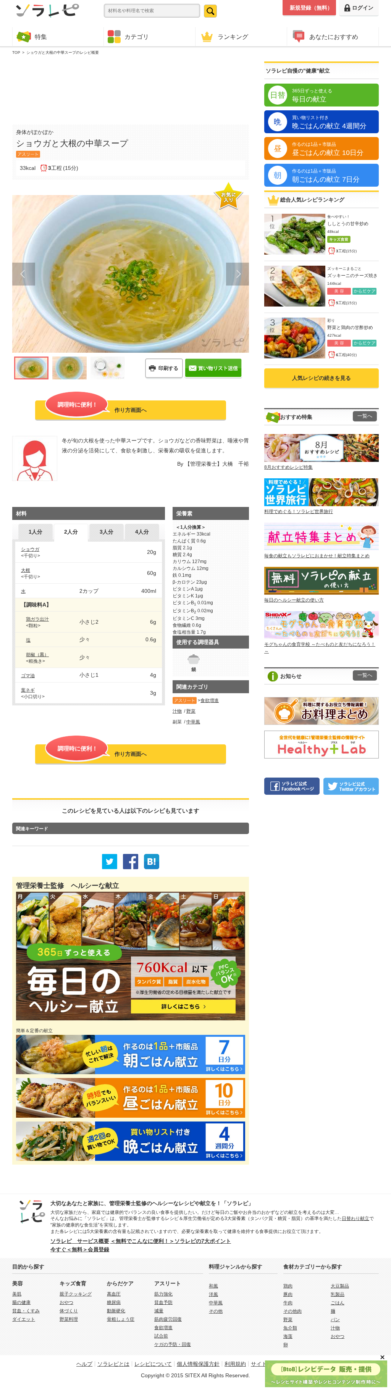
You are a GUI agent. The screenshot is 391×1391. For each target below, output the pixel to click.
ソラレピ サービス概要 (79, 1241)
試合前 (161, 1336)
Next (237, 274)
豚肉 (287, 1294)
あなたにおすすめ (333, 36)
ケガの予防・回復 (172, 1344)
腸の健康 (21, 1302)
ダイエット (23, 1319)
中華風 (193, 722)
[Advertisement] (130, 88)
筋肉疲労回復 (168, 1319)
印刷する (168, 368)
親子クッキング (76, 1294)
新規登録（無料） (311, 8)
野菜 (191, 711)
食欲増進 (209, 700)
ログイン (362, 8)
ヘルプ (84, 1364)
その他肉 (292, 1311)
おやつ (66, 1302)
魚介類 (290, 1328)
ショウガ (30, 549)
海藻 (287, 1336)
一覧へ (364, 416)
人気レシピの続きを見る (321, 378)
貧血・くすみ (26, 1311)
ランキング (233, 36)
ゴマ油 (28, 675)
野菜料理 (69, 1319)
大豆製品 (340, 1286)
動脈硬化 (116, 1311)
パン (335, 1319)
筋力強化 (163, 1294)
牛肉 (287, 1302)
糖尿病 (114, 1302)
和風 (213, 1286)
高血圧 (114, 1294)
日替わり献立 (355, 1218)
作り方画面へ (102, 407)
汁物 (177, 711)
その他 (216, 1311)
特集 (41, 36)
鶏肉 (287, 1286)
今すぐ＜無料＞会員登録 (79, 1249)
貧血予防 (163, 1302)
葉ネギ (28, 690)
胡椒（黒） (37, 654)
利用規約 (235, 1364)
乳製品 (337, 1294)
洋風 (213, 1294)
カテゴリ (136, 36)
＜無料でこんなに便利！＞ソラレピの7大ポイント (170, 1241)
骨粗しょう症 (120, 1319)
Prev (23, 274)
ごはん (337, 1302)
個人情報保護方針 (198, 1364)
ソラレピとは (113, 1364)
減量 (158, 1311)
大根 (25, 570)
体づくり (69, 1311)
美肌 (16, 1294)
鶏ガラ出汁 (37, 619)
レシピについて (153, 1364)
